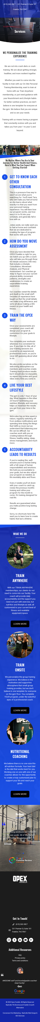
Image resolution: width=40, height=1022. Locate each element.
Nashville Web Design (29, 1013)
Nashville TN (10, 1005)
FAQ (20, 955)
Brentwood (19, 1005)
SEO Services (20, 1016)
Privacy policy (20, 958)
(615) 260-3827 (9, 4)
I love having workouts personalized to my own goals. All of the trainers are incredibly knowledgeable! (20, 835)
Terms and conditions (20, 961)
